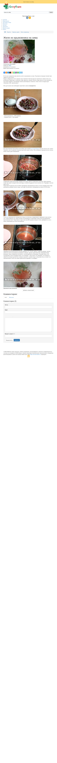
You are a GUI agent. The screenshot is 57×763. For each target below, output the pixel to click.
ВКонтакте (11, 297)
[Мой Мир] (8, 72)
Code (16, 317)
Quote (14, 317)
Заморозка (5, 26)
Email (6, 310)
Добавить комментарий (28, 290)
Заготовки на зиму (28, 2)
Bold (5, 317)
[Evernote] (14, 72)
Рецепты (9, 32)
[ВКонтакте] (4, 72)
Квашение (5, 23)
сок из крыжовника (35, 148)
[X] (10, 72)
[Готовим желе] (22, 215)
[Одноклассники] (6, 72)
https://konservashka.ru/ (35, 354)
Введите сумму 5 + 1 (10, 333)
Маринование (6, 21)
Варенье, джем (6, 28)
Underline (9, 317)
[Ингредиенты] (22, 114)
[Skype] (20, 72)
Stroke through (11, 317)
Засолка (4, 25)
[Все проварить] (22, 180)
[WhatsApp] (18, 72)
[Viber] (16, 72)
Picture (20, 317)
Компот (4, 29)
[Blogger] (12, 72)
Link (18, 317)
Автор (6, 304)
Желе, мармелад (25, 32)
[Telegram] (22, 72)
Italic (7, 317)
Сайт (6, 297)
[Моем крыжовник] (22, 147)
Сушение (5, 19)
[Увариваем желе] (22, 250)
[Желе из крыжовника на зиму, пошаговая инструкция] (22, 287)
